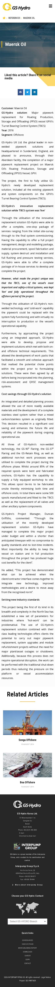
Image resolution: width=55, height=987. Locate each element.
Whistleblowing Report (27, 948)
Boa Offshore (27, 782)
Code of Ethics (27, 944)
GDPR (28, 960)
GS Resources (27, 940)
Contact (27, 963)
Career (28, 956)
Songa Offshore (27, 740)
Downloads (27, 952)
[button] (20, 92)
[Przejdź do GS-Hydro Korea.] (4, 18)
